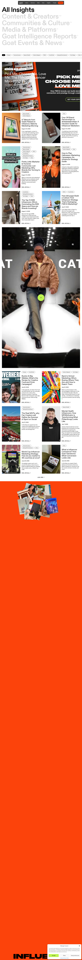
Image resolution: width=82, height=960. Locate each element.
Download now (35, 498)
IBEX (60, 494)
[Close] (77, 465)
